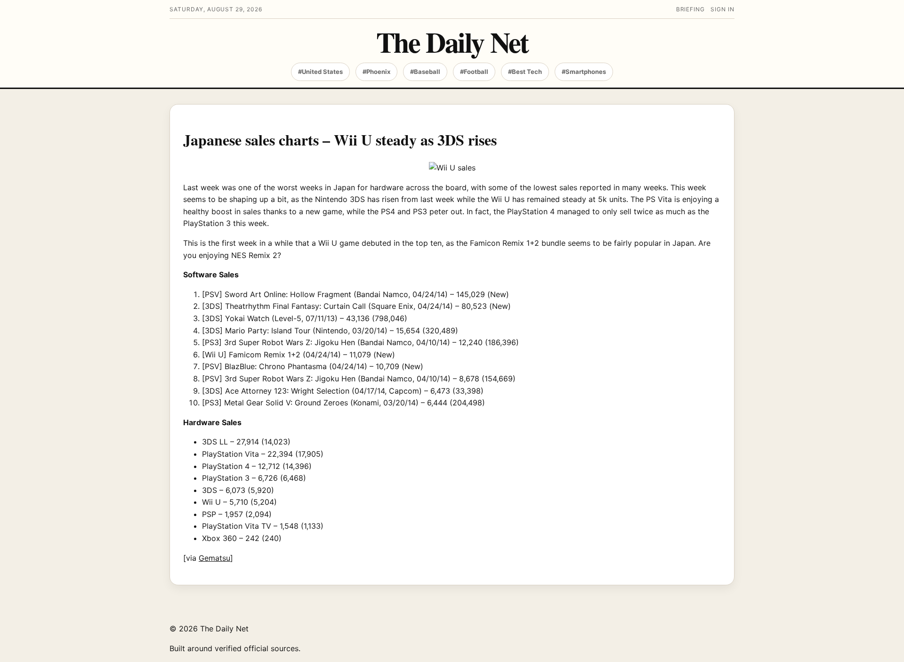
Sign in (722, 9)
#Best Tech (525, 71)
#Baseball (425, 71)
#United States (320, 71)
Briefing (690, 9)
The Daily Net (452, 41)
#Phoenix (376, 71)
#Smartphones (584, 71)
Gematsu (214, 558)
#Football (474, 71)
